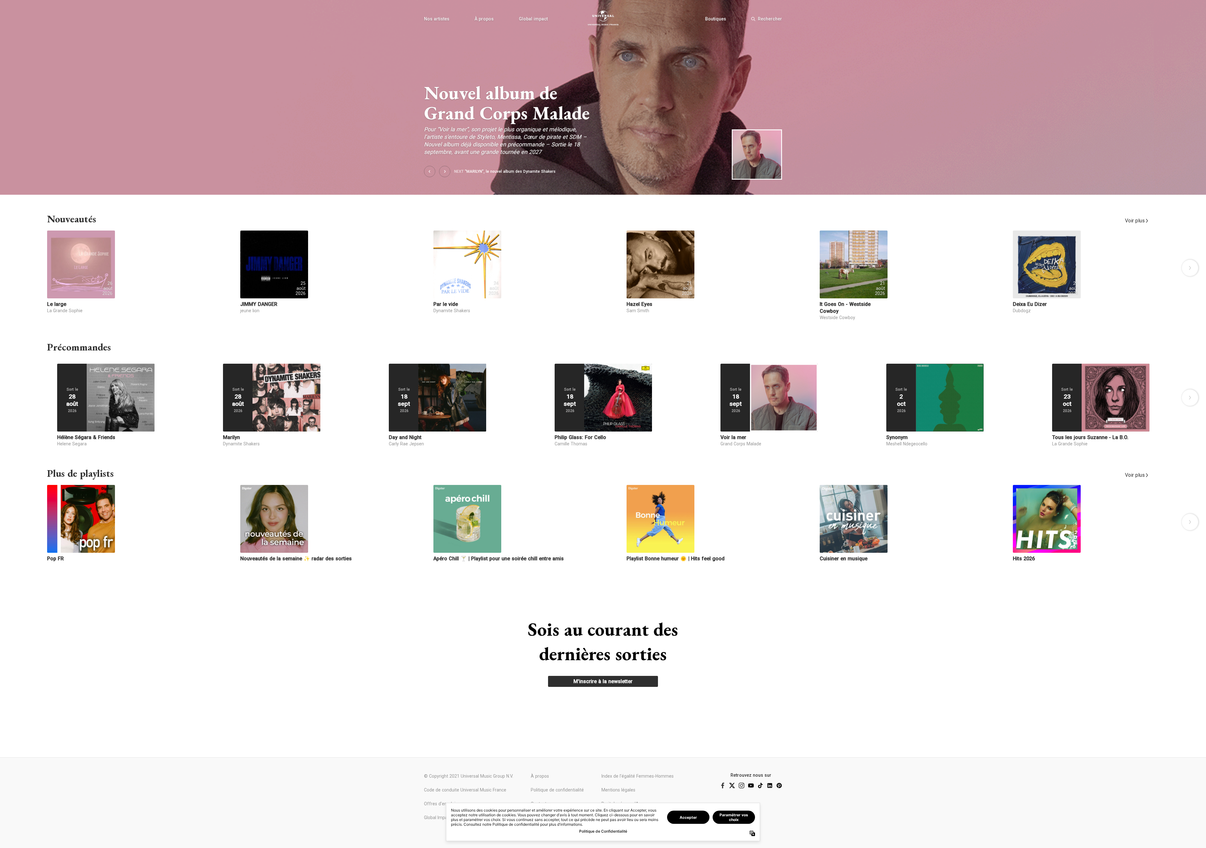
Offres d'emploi (439, 803)
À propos (484, 18)
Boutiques (715, 18)
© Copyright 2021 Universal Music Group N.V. (468, 776)
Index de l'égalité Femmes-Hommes (637, 776)
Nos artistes (436, 18)
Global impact (533, 18)
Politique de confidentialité (557, 789)
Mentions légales (618, 789)
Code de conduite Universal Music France (465, 789)
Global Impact (437, 817)
